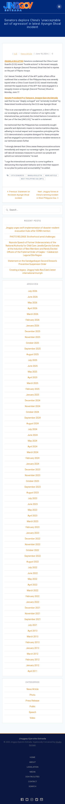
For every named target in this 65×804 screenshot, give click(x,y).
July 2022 (32, 567)
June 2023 (33, 504)
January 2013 (32, 648)
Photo (32, 695)
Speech (32, 712)
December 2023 (32, 469)
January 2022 (32, 602)
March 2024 (32, 452)
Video (32, 718)
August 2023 (32, 492)
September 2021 (32, 619)
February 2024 (32, 458)
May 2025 (32, 371)
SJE (15, 54)
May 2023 (32, 510)
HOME (32, 757)
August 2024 (32, 423)
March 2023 (32, 521)
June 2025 (33, 366)
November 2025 (32, 337)
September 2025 (32, 348)
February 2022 (32, 596)
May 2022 (32, 579)
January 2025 (32, 395)
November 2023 (32, 475)
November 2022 (32, 544)
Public (32, 706)
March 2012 (32, 654)
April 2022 (32, 585)
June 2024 (33, 435)
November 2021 (32, 613)
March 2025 (32, 383)
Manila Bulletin (35, 175)
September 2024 (32, 418)
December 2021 (32, 608)
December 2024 (32, 400)
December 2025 (32, 331)
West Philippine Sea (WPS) (32, 179)
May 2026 (32, 302)
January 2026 (32, 325)
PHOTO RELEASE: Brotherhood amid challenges (32, 236)
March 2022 (32, 590)
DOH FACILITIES (32, 777)
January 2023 (32, 533)
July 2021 (32, 625)
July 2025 (32, 360)
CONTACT (32, 781)
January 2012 (32, 665)
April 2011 (32, 671)
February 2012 (32, 659)
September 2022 (32, 556)
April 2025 (32, 377)
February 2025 (32, 389)
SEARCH (32, 786)
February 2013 (32, 642)
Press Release (32, 700)
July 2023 (32, 498)
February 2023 (32, 527)
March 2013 (32, 636)
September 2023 (32, 487)
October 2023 (32, 481)
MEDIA (33, 772)
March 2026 (32, 314)
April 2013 (32, 631)
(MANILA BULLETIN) (14, 61)
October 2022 (32, 550)
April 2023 (32, 515)
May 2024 (32, 441)
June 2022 (33, 573)
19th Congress (17, 175)
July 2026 (32, 291)
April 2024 (32, 446)
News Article (26, 54)
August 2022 (32, 561)
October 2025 (32, 343)
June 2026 (33, 297)
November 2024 (32, 406)
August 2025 (32, 354)
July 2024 (32, 429)
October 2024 (32, 412)
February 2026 (32, 320)
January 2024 (32, 464)
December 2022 (32, 538)
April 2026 (32, 308)
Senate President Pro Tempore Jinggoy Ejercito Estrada (31, 98)
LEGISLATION (32, 767)
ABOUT (32, 762)
